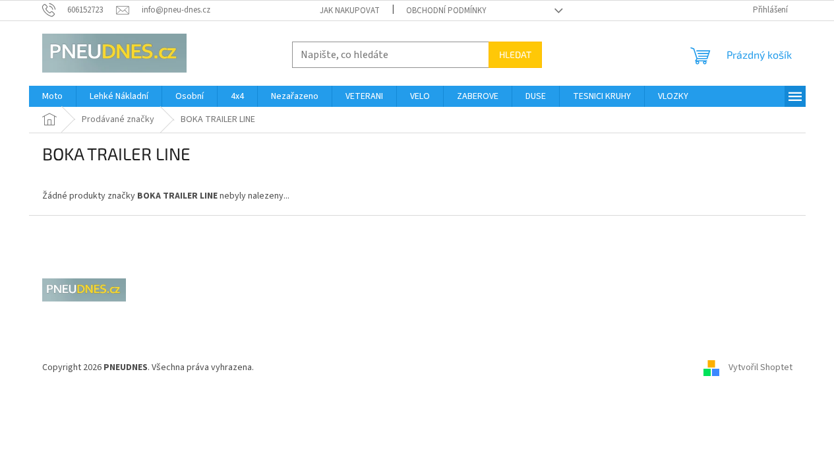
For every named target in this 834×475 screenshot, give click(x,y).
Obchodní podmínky (446, 10)
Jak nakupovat (350, 10)
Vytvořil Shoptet (760, 367)
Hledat (515, 54)
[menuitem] (52, 96)
